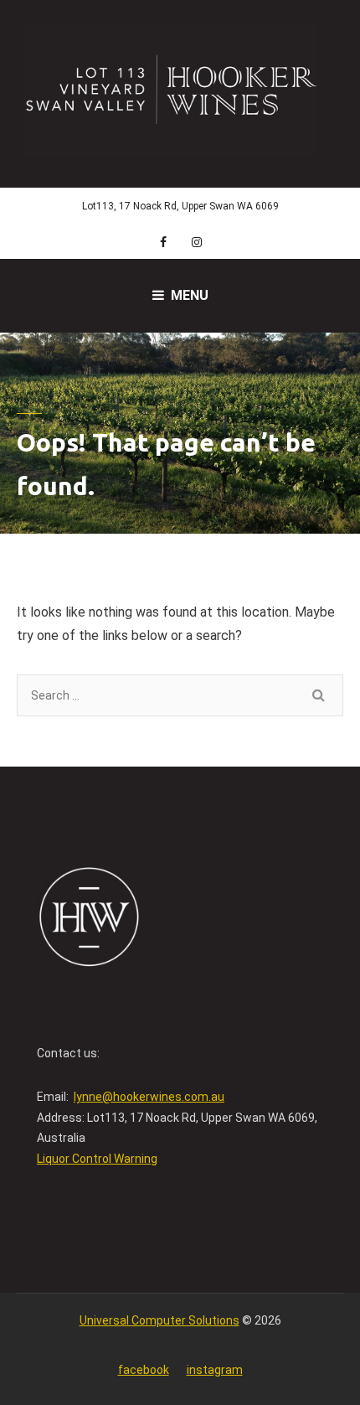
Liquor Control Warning (97, 1158)
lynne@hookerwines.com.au (149, 1096)
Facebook (143, 1370)
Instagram (215, 1370)
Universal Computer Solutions (159, 1320)
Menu (189, 295)
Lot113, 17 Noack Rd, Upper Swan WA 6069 (180, 206)
